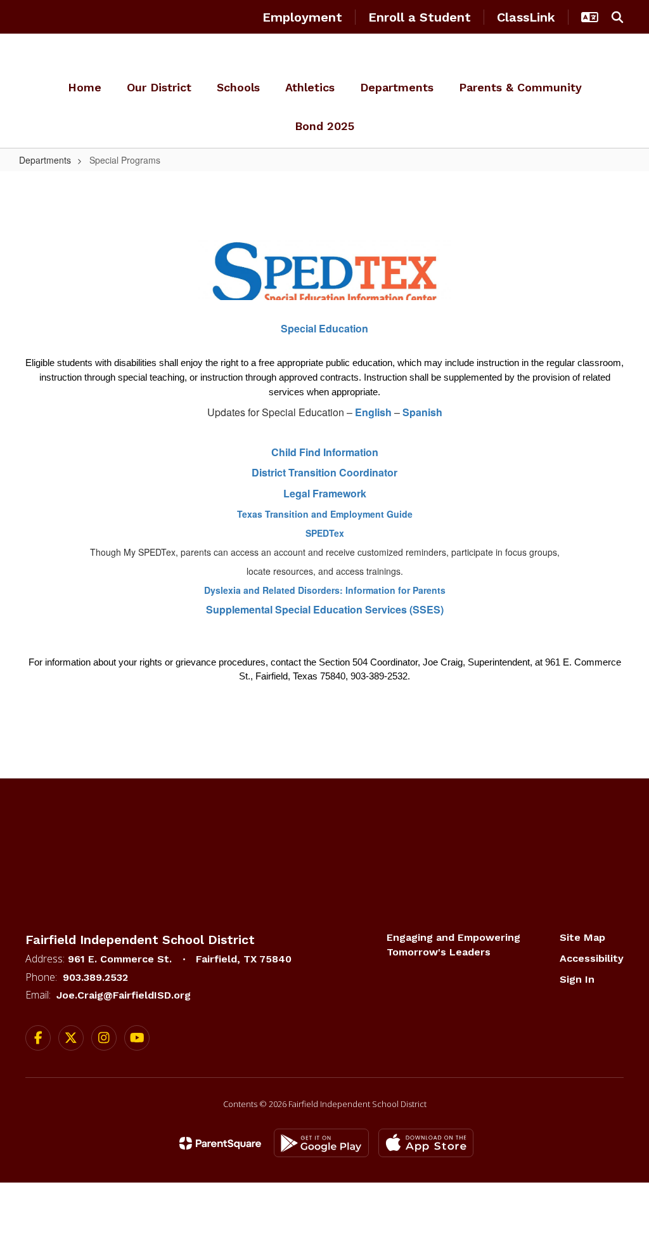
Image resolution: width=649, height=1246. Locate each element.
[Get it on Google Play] (321, 1143)
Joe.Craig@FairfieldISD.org (123, 995)
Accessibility (592, 958)
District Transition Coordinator (324, 472)
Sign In (577, 979)
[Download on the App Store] (425, 1143)
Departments (45, 160)
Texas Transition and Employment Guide (325, 514)
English (374, 412)
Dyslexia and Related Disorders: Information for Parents (325, 590)
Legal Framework (324, 493)
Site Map (582, 937)
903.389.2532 (95, 977)
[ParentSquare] (220, 1143)
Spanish (422, 412)
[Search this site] (617, 17)
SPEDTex (324, 533)
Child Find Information (324, 452)
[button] (589, 17)
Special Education (324, 328)
